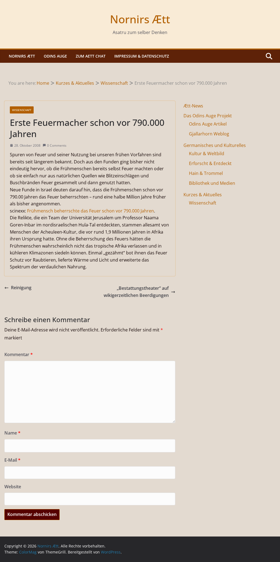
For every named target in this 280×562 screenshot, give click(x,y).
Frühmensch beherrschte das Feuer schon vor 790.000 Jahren (90, 211)
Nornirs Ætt (140, 19)
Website (12, 487)
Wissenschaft (21, 110)
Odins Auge (55, 56)
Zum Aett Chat (91, 56)
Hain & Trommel (206, 173)
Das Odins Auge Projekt (207, 116)
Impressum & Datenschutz (141, 56)
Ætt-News (193, 106)
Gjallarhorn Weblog (209, 134)
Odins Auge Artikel (208, 124)
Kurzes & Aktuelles (202, 195)
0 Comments (56, 145)
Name (12, 433)
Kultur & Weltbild (206, 154)
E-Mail (12, 460)
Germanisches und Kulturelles (214, 145)
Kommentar (18, 354)
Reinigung (21, 288)
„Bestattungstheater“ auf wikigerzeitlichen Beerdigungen (136, 291)
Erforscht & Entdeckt (210, 163)
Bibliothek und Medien (212, 183)
